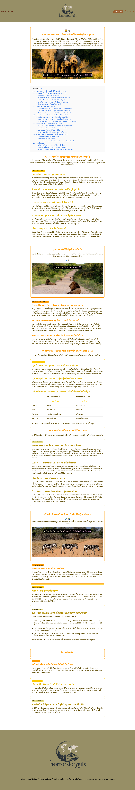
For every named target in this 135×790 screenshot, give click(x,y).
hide (41, 88)
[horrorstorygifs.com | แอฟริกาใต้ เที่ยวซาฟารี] (67, 11)
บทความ (10, 12)
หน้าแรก (3, 12)
